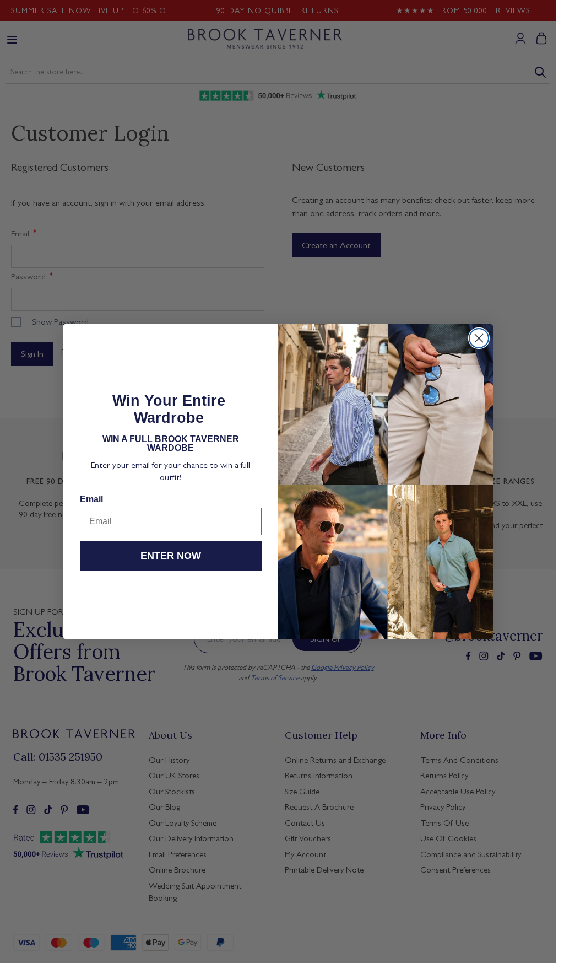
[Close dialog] (479, 338)
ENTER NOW (170, 555)
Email (91, 499)
